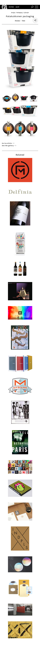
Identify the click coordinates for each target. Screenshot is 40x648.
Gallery (17, 7)
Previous (17, 20)
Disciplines (11, 7)
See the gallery (8, 146)
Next (23, 20)
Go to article (7, 143)
